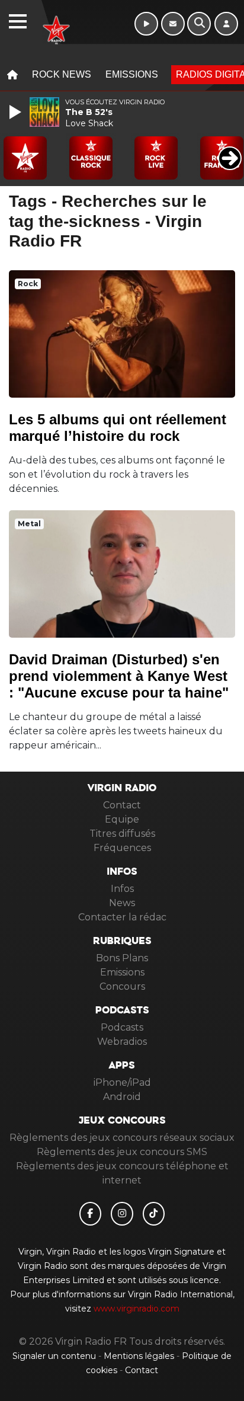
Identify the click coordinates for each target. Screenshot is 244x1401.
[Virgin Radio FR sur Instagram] (122, 1214)
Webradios (122, 1041)
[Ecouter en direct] (146, 24)
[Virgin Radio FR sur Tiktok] (154, 1214)
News (122, 903)
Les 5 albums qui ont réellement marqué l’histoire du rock (117, 427)
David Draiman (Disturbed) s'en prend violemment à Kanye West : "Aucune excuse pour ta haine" (119, 675)
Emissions (131, 74)
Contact (122, 805)
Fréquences (122, 847)
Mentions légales (140, 1356)
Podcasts (122, 1027)
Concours (122, 986)
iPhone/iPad (122, 1082)
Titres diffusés (122, 833)
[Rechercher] (199, 24)
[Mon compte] (226, 24)
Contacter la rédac (122, 917)
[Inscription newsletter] (173, 24)
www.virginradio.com (136, 1308)
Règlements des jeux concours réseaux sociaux (122, 1137)
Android (122, 1096)
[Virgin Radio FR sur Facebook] (90, 1214)
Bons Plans (122, 958)
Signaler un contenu (55, 1356)
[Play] (16, 112)
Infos (122, 888)
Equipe (122, 819)
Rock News (61, 74)
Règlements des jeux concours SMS (122, 1151)
